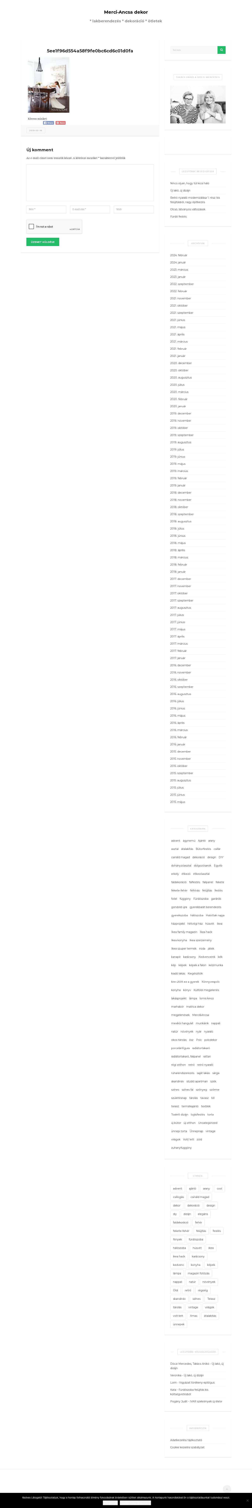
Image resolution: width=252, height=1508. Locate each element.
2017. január (177, 658)
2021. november (180, 298)
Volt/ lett (188, 1139)
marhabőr (177, 1006)
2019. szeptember (182, 435)
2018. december (180, 492)
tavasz (204, 1098)
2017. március (179, 643)
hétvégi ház (195, 923)
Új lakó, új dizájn (180, 190)
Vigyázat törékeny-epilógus (197, 1382)
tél (213, 1098)
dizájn (187, 1214)
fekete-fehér (179, 890)
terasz (175, 1106)
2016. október (179, 679)
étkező (186, 874)
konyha (176, 990)
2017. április (177, 636)
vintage (210, 1131)
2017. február (178, 651)
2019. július (177, 449)
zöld (199, 1139)
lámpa (193, 998)
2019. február (178, 478)
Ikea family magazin (184, 932)
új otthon (190, 1123)
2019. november (180, 420)
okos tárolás (179, 1040)
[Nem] (247, 1500)
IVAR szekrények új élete (206, 1401)
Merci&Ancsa (200, 1015)
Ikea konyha (179, 940)
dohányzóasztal (181, 865)
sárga (215, 1073)
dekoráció (198, 857)
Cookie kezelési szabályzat (187, 1447)
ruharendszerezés (182, 1073)
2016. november (180, 672)
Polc (199, 1040)
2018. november (180, 499)
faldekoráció (179, 882)
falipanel (208, 882)
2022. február (178, 291)
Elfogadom (110, 1502)
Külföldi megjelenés (206, 990)
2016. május (177, 715)
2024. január (178, 262)
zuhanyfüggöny (181, 1147)
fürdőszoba (196, 1239)
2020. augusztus (181, 377)
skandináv (177, 1081)
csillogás (178, 1197)
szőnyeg (201, 1089)
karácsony (189, 957)
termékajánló (190, 1106)
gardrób (216, 898)
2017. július (177, 615)
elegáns (203, 1214)
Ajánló (202, 840)
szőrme (214, 1089)
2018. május (178, 543)
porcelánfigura (180, 1048)
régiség (203, 1290)
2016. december (180, 665)
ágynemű (189, 840)
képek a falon (197, 965)
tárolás (193, 1098)
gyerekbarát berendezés (205, 907)
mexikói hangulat (182, 1023)
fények (177, 1239)
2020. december (181, 363)
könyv (187, 990)
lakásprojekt (179, 998)
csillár (217, 849)
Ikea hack (206, 932)
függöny (185, 898)
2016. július (177, 701)
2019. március (179, 471)
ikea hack (179, 1256)
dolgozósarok (202, 865)
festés (218, 890)
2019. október (179, 428)
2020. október (179, 370)
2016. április (177, 722)
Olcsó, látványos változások (187, 209)
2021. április (177, 334)
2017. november (180, 586)
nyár (198, 1031)
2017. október (179, 593)
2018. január (178, 571)
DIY (221, 857)
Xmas (193, 1315)
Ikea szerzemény (200, 940)
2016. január (177, 744)
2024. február (178, 255)
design (211, 857)
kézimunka (216, 965)
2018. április (177, 550)
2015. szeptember (181, 773)
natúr (174, 1031)
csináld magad (180, 857)
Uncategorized (207, 1123)
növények (187, 1031)
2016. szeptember (181, 687)
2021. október (179, 305)
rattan (207, 1056)
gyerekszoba (179, 915)
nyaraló (208, 1031)
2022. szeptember (182, 284)
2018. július (177, 528)
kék (220, 957)
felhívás (195, 890)
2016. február (178, 737)
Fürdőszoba (200, 898)
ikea (211, 1248)
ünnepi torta (179, 1131)
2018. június (177, 535)
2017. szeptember (181, 600)
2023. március (179, 269)
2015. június (177, 794)
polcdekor (210, 1040)
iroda (202, 948)
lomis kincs (207, 998)
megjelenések (180, 1015)
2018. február (178, 564)
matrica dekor (195, 1006)
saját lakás (203, 1073)
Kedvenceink (207, 957)
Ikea (219, 923)
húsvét (209, 923)
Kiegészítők (195, 973)
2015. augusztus (180, 780)
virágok (175, 1139)
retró (191, 1064)
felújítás (207, 890)
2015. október (178, 766)
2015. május (177, 802)
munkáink (202, 1023)
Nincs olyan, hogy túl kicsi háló (189, 183)
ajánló (192, 1188)
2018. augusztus (180, 521)
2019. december (180, 413)
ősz (191, 1040)
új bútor (176, 1123)
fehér (198, 1222)
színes (175, 1089)
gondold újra (179, 907)
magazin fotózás (198, 1273)
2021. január (177, 356)
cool (219, 1188)
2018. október (179, 507)
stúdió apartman (197, 1081)
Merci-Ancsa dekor (126, 12)
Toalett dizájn (179, 1114)
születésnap (179, 1098)
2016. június (177, 708)
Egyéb (218, 865)
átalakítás (187, 849)
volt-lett (178, 1315)
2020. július (177, 384)
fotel (174, 898)
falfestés (194, 882)
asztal (175, 849)
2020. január (178, 406)
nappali (215, 1023)
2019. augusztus (180, 442)
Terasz (211, 1299)
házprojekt (178, 923)
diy (175, 1214)
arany (211, 840)
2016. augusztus (180, 694)
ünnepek (178, 1324)
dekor (176, 1205)
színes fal (187, 1089)
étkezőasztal (201, 874)
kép (173, 965)
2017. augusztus (180, 607)
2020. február (178, 399)
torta (210, 1114)
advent (175, 840)
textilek (205, 1106)
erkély (175, 874)
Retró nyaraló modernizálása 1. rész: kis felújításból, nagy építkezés (195, 200)
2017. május (177, 629)
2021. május (177, 327)
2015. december (180, 751)
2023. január (178, 277)
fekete (220, 882)
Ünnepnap (196, 1131)
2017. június (177, 622)
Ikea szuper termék (183, 948)
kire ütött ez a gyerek (185, 981)
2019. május (177, 464)
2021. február (178, 348)
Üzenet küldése (43, 242)
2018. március (179, 557)
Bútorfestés (203, 849)
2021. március (179, 341)
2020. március (179, 392)
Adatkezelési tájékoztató (186, 1440)
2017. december (180, 579)
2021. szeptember (181, 312)
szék (213, 1081)
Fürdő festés (178, 216)
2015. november (180, 758)
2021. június (177, 320)
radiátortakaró (201, 1048)
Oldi (175, 1290)
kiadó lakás (178, 973)
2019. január (177, 485)
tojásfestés (198, 1114)
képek (183, 965)
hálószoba (196, 915)
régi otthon (178, 1064)
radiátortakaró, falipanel (186, 1056)
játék (211, 948)
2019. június (177, 456)
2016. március (179, 730)
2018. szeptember (182, 514)
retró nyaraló (205, 1064)
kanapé (176, 957)
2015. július (177, 787)
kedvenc (178, 1265)
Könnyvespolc (211, 981)
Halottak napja (215, 915)
